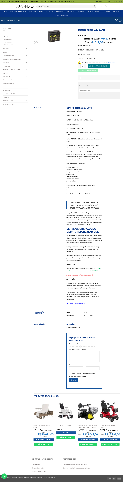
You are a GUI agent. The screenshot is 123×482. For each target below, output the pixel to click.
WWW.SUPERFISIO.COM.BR (75, 303)
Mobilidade (60, 11)
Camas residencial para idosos (12, 59)
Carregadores (8, 42)
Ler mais (65, 432)
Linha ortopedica (8, 80)
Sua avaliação (73, 344)
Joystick (5, 73)
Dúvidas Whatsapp (89, 71)
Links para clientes (8, 83)
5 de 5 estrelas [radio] (91, 346)
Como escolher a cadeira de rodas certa (75, 464)
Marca (5, 87)
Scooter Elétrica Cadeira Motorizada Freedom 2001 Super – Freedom (88, 426)
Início (3, 20)
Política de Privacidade (39, 471)
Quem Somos (36, 464)
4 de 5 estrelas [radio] (83, 346)
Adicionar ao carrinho (99, 66)
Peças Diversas (8, 44)
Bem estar (116, 11)
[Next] (120, 424)
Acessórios (80, 11)
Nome (71, 365)
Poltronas (70, 11)
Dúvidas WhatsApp (45, 444)
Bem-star (5, 48)
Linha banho (49, 11)
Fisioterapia (106, 11)
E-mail (88, 365)
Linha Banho (6, 76)
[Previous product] (120, 20)
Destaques (6, 62)
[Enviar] (94, 6)
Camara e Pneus (8, 39)
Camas (5, 11)
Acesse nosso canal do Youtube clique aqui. (79, 275)
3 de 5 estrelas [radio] (77, 346)
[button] (102, 6)
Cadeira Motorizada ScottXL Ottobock (108, 426)
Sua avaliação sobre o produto (78, 349)
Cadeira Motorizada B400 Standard (65, 425)
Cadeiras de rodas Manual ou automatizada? (76, 468)
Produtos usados (61, 15)
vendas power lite (8, 104)
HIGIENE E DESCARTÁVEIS (11, 69)
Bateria (17, 20)
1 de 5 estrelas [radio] (70, 346)
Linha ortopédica (93, 11)
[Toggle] (27, 34)
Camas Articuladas (8, 55)
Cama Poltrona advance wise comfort (41, 426)
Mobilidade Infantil (35, 11)
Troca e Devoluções (38, 468)
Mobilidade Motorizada (18, 11)
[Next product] (116, 20)
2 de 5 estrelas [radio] (73, 346)
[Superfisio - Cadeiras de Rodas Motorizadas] (25, 6)
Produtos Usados (8, 100)
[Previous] (33, 424)
